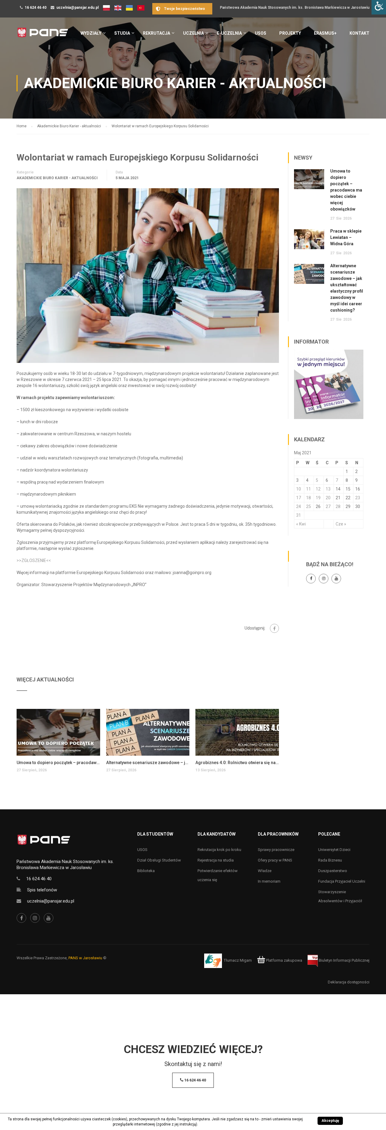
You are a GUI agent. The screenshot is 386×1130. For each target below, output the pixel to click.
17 (298, 497)
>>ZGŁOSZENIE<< (34, 560)
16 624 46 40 (35, 7)
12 (318, 489)
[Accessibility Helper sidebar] (379, 7)
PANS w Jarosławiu (85, 958)
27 (328, 506)
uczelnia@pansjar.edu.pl (77, 7)
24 (298, 506)
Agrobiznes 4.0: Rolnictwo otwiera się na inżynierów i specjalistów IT (237, 762)
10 (298, 489)
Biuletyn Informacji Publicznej (343, 960)
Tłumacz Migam (238, 960)
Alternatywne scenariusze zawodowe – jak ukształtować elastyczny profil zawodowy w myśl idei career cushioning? (148, 762)
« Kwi (301, 524)
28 (338, 506)
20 (328, 497)
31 (298, 515)
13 (328, 489)
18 (308, 497)
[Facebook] (274, 628)
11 (308, 489)
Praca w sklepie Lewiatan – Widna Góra (346, 237)
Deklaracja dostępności (348, 982)
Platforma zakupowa (283, 960)
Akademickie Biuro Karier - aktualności (57, 178)
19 (318, 497)
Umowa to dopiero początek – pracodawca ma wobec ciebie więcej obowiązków (58, 762)
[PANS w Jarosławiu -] (43, 35)
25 (308, 506)
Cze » (341, 524)
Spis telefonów (42, 890)
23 (357, 497)
